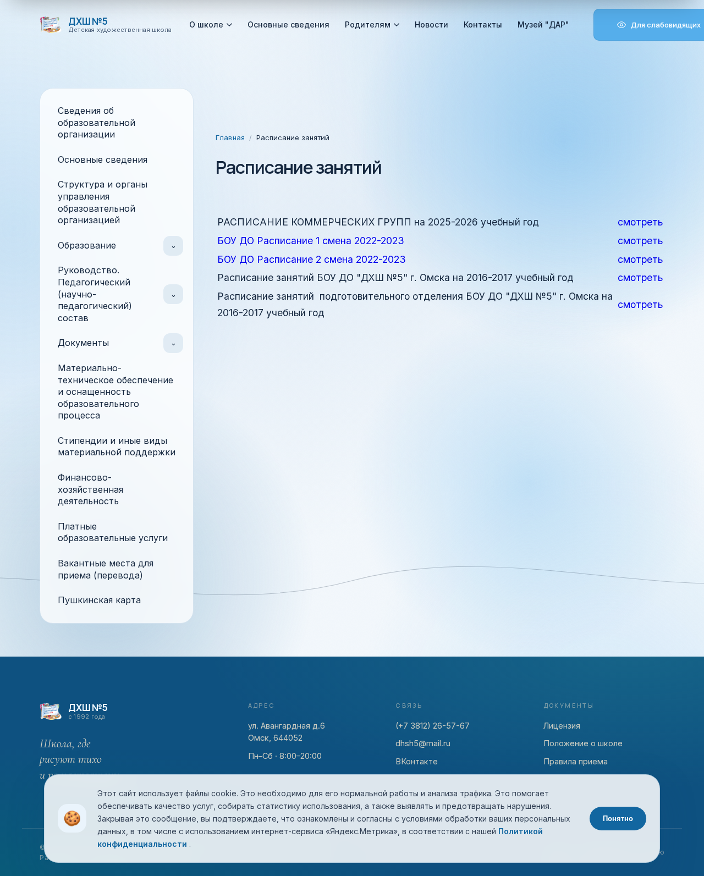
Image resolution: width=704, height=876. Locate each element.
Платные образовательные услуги (113, 532)
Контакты (483, 24)
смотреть (640, 222)
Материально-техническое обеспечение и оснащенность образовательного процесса (115, 391)
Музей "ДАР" (543, 24)
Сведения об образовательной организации (96, 122)
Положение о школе (583, 743)
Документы (83, 342)
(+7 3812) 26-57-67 (432, 725)
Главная (230, 137)
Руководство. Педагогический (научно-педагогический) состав (95, 294)
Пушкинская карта (99, 599)
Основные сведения (288, 24)
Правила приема (575, 761)
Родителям (368, 24)
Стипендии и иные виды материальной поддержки (116, 446)
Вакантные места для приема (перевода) (105, 569)
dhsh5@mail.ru (422, 743)
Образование (87, 245)
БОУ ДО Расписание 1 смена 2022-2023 (310, 240)
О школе (206, 24)
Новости (431, 24)
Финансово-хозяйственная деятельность (90, 489)
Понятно (618, 818)
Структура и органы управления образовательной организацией (102, 202)
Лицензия (561, 725)
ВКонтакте (416, 761)
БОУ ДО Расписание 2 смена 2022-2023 (311, 259)
